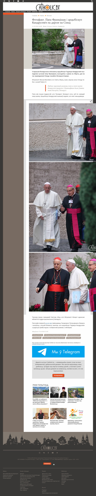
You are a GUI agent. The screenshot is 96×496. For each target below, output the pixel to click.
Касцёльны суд (23, 479)
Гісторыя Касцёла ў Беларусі (26, 485)
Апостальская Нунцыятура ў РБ (27, 476)
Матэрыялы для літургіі (47, 479)
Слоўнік (63, 482)
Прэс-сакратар (23, 490)
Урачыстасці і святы (46, 473)
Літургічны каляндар (46, 475)
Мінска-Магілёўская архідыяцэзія (10, 473)
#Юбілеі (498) (37, 337)
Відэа (63, 484)
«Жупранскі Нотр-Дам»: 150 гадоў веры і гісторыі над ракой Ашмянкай (75, 401)
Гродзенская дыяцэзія (8, 475)
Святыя (43, 482)
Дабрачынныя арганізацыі (26, 484)
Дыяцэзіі (22, 473)
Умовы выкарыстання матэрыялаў (50, 493)
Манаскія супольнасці (25, 481)
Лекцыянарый (45, 476)
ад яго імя (48, 323)
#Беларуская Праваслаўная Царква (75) (55, 335)
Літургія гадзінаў (46, 478)
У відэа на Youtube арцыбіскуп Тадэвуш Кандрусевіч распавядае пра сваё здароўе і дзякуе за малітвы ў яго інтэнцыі (40, 423)
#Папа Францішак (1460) (74, 337)
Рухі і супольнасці (24, 482)
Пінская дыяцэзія (7, 478)
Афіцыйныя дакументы (67, 475)
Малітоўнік (64, 478)
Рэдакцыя (44, 490)
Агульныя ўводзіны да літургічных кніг (51, 481)
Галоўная (7, 11)
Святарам (64, 481)
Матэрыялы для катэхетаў (68, 479)
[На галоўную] (48, 6)
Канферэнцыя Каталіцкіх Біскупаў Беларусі (30, 475)
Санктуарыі (22, 487)
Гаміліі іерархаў (65, 476)
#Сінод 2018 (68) (38, 335)
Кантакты (44, 491)
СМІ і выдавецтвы (24, 488)
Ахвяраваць (58, 375)
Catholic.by (61, 26)
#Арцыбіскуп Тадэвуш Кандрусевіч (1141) (54, 337)
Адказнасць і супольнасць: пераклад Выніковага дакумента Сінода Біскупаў (75, 422)
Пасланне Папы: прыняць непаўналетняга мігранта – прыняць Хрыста (57, 422)
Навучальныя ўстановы (25, 478)
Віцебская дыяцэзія (7, 476)
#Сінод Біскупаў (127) (74, 335)
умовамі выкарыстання (38, 344)
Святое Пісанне (65, 473)
